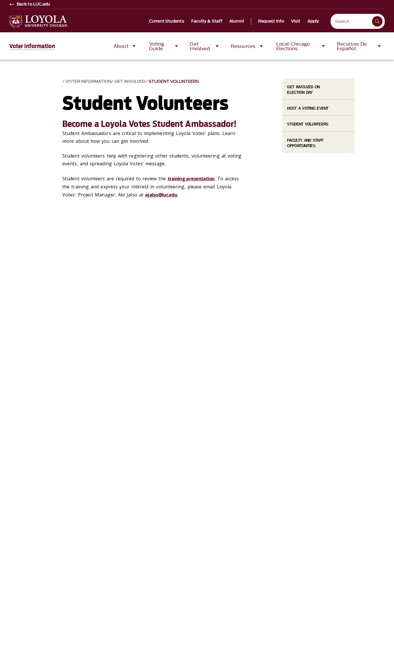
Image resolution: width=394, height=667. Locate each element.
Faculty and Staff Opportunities (305, 143)
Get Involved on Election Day (303, 90)
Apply (313, 21)
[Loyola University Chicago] (38, 21)
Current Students (166, 21)
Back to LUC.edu (33, 4)
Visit (296, 21)
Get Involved (130, 81)
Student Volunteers (174, 81)
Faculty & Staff (207, 21)
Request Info (271, 21)
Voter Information (32, 46)
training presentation (191, 178)
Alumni (236, 21)
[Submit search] (377, 21)
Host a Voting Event (307, 108)
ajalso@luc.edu (161, 195)
